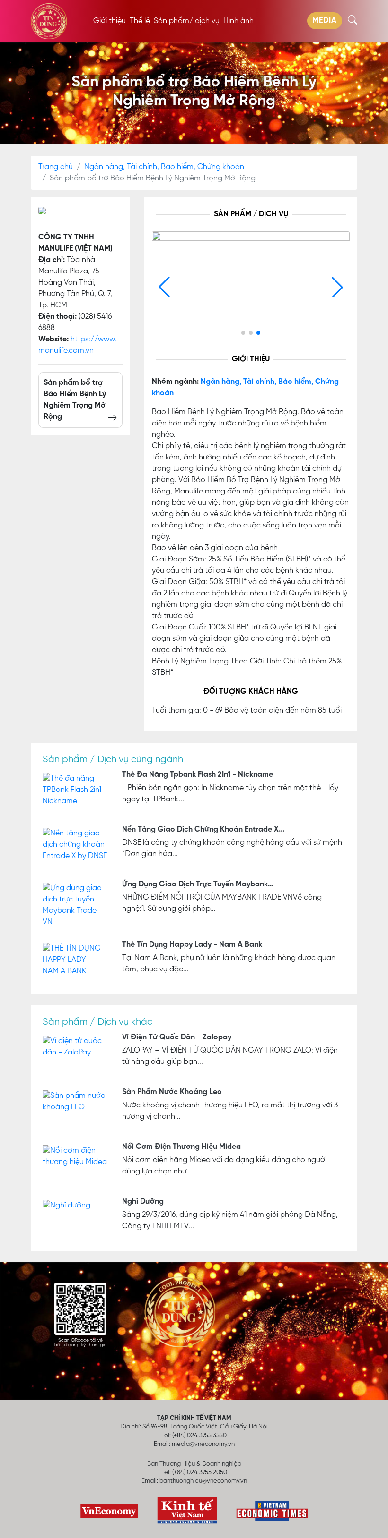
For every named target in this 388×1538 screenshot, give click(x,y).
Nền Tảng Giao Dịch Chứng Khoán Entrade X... (203, 829)
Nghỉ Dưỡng (143, 1202)
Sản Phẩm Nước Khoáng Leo (172, 1092)
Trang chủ (55, 167)
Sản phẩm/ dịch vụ (187, 21)
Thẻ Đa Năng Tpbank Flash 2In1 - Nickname (197, 775)
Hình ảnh (238, 21)
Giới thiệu (109, 21)
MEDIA (324, 21)
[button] (337, 287)
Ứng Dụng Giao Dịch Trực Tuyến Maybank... (197, 884)
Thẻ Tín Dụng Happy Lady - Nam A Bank (192, 945)
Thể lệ (140, 21)
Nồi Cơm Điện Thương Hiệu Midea (181, 1147)
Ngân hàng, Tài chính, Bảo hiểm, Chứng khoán (164, 167)
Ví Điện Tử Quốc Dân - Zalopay (176, 1037)
